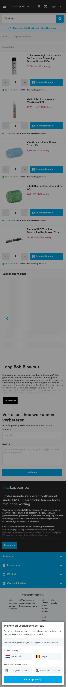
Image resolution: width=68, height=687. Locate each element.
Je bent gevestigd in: (13, 650)
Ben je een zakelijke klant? (15, 664)
